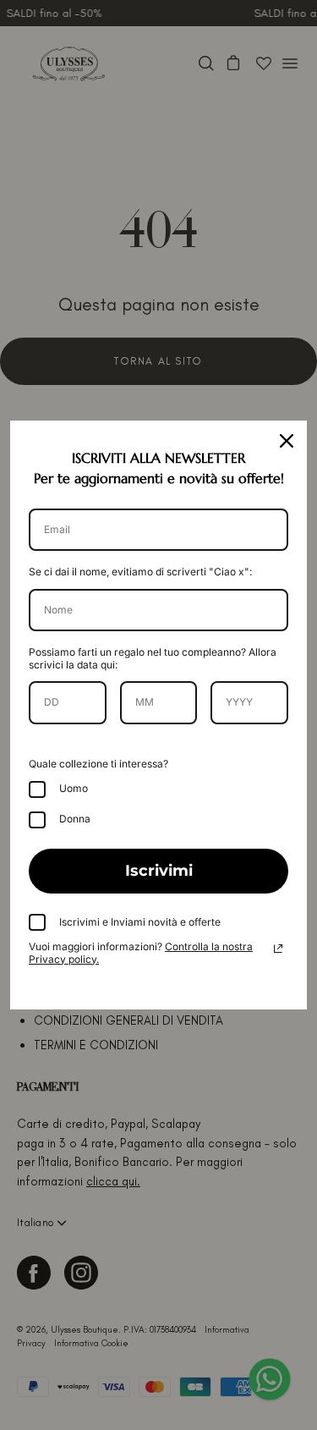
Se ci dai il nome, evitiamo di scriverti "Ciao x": (140, 571)
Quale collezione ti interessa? (98, 763)
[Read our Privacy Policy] (278, 948)
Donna (74, 818)
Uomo (73, 788)
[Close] (286, 441)
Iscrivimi (159, 870)
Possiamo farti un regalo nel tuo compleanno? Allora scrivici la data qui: (152, 658)
